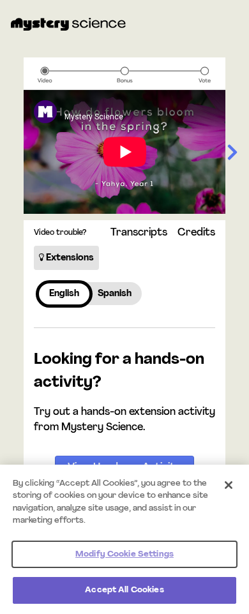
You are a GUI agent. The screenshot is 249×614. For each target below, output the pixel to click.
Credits (196, 233)
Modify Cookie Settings (124, 554)
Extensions (69, 258)
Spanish (115, 294)
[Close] (229, 485)
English (64, 294)
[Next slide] (232, 153)
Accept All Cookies (124, 590)
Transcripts (138, 233)
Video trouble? (60, 233)
